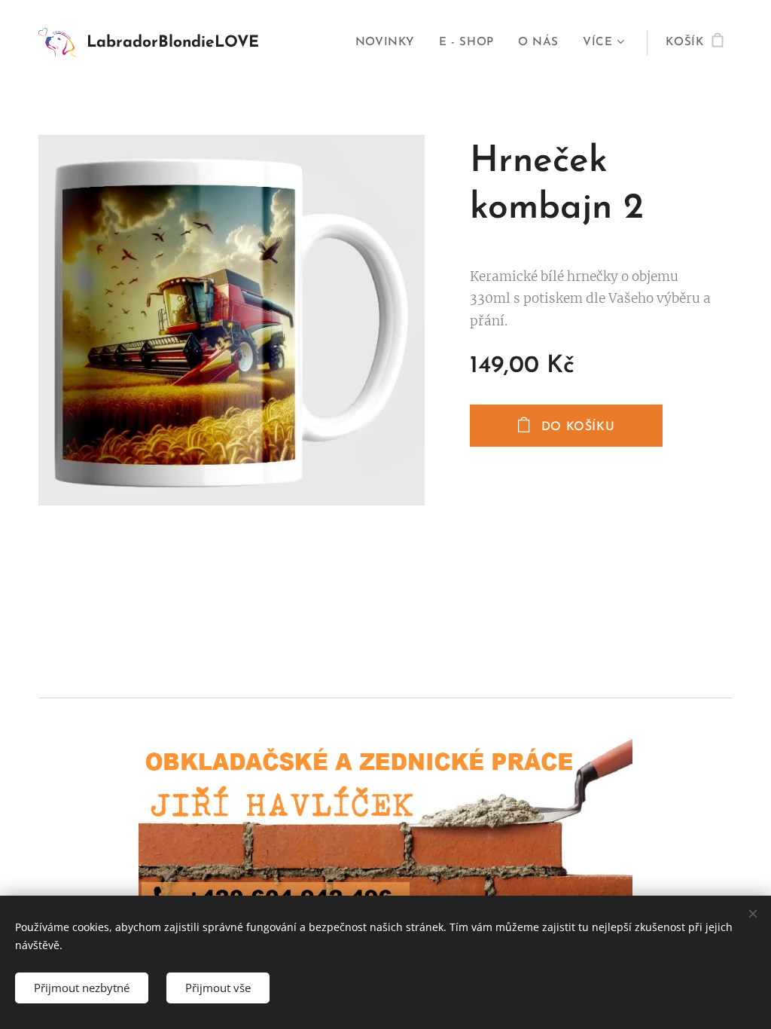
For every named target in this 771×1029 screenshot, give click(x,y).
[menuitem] (389, 43)
